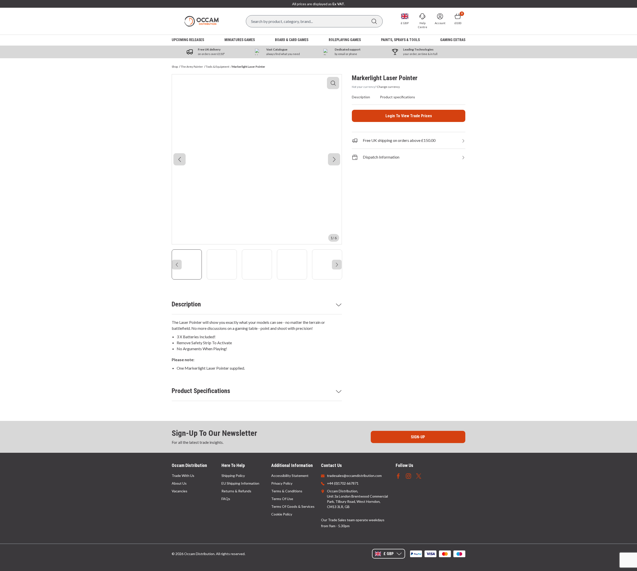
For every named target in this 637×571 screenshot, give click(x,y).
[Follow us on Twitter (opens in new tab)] (418, 475)
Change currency (388, 86)
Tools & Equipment (217, 66)
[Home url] (201, 21)
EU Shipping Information (240, 483)
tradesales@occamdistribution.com (354, 475)
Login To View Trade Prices (408, 116)
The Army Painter (192, 66)
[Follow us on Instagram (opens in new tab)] (408, 475)
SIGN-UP (418, 437)
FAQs (225, 499)
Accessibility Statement (290, 475)
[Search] (374, 21)
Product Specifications (201, 391)
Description (186, 304)
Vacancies (179, 491)
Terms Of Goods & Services (293, 506)
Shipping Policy (233, 475)
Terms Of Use (282, 499)
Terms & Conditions (286, 491)
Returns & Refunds (236, 491)
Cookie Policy (281, 514)
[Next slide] (334, 159)
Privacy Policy (281, 483)
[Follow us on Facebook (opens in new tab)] (398, 475)
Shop (175, 66)
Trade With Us (183, 475)
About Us (179, 483)
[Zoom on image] (333, 83)
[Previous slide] (179, 159)
